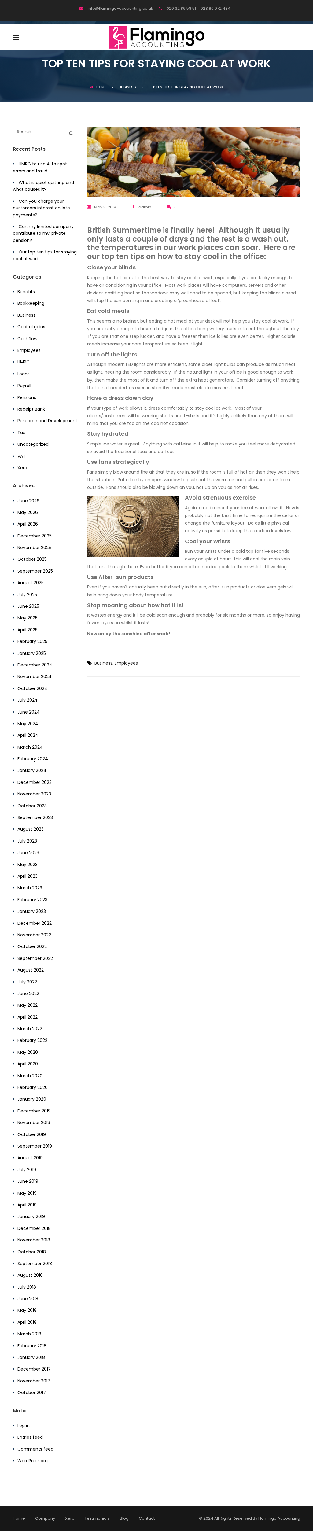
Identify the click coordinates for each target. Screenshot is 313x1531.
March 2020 (29, 1076)
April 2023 (27, 876)
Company (45, 1518)
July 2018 (26, 1287)
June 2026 (28, 501)
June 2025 (28, 606)
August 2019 (30, 1158)
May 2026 (27, 512)
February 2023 (32, 900)
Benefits (26, 292)
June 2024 (28, 712)
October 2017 (31, 1392)
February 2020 (32, 1087)
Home (101, 87)
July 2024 (27, 700)
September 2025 (35, 571)
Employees (126, 663)
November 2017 (33, 1381)
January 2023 (31, 911)
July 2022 (27, 982)
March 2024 (30, 747)
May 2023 (27, 864)
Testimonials (97, 1518)
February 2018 (31, 1346)
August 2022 (30, 970)
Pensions (26, 397)
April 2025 (27, 630)
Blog (124, 1518)
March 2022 (29, 1029)
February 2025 (32, 641)
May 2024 (27, 724)
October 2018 (31, 1252)
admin (144, 207)
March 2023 (29, 888)
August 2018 (30, 1275)
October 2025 (32, 559)
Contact (147, 1518)
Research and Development (47, 421)
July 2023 (27, 841)
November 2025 (34, 547)
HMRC (23, 362)
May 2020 (27, 1052)
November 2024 (34, 676)
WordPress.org (32, 1461)
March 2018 (29, 1334)
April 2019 (27, 1205)
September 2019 (34, 1146)
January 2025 (31, 653)
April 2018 (27, 1322)
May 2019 (27, 1193)
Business (103, 663)
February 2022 (32, 1040)
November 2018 (33, 1240)
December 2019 (34, 1111)
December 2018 (34, 1228)
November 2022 (34, 935)
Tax (21, 433)
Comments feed (35, 1449)
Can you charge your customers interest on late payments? (41, 208)
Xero (22, 468)
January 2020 (31, 1099)
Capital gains (31, 327)
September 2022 (35, 958)
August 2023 (30, 829)
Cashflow (27, 339)
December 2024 (34, 665)
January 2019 (31, 1216)
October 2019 (31, 1134)
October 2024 (32, 688)
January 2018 (31, 1357)
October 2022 (32, 946)
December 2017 (34, 1369)
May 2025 (27, 618)
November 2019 (33, 1123)
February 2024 (32, 759)
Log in (23, 1425)
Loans (23, 374)
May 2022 (27, 1005)
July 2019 (26, 1170)
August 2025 (30, 583)
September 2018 (34, 1263)
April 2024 (27, 735)
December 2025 (34, 536)
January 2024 (31, 770)
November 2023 (34, 794)
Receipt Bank (31, 409)
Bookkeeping (30, 303)
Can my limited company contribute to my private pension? (43, 233)
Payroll (24, 385)
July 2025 (27, 595)
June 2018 (27, 1299)
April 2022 (27, 1017)
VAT (21, 456)
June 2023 (28, 853)
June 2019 (27, 1181)
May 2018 (27, 1310)
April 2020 (27, 1064)
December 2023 (34, 782)
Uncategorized (33, 444)
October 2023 (32, 806)
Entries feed (30, 1437)
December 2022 (34, 923)
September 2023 (35, 817)
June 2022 (28, 994)
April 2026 (27, 524)
